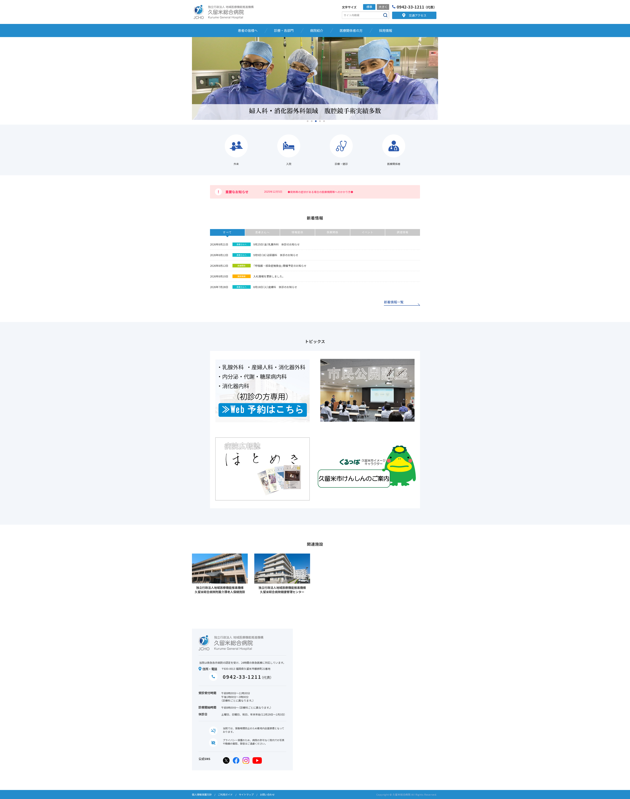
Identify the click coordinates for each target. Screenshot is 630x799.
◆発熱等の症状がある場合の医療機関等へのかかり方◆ (320, 192)
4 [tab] (320, 121)
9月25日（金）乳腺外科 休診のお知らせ (276, 244)
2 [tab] (311, 121)
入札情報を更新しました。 (269, 276)
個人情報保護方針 (202, 794)
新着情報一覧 (394, 302)
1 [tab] (307, 121)
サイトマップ (246, 794)
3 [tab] (315, 121)
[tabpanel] (315, 79)
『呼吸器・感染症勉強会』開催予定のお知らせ (279, 266)
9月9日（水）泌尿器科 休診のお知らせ (275, 255)
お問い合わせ (267, 794)
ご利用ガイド (225, 794)
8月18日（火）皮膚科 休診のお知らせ (275, 287)
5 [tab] (324, 121)
